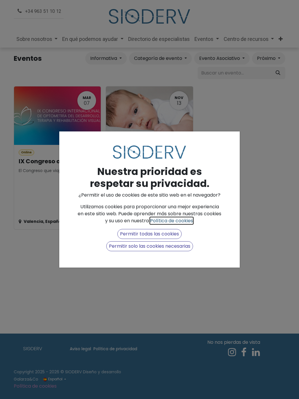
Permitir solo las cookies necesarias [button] (149, 246)
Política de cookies (171, 220)
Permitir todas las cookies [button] (149, 233)
